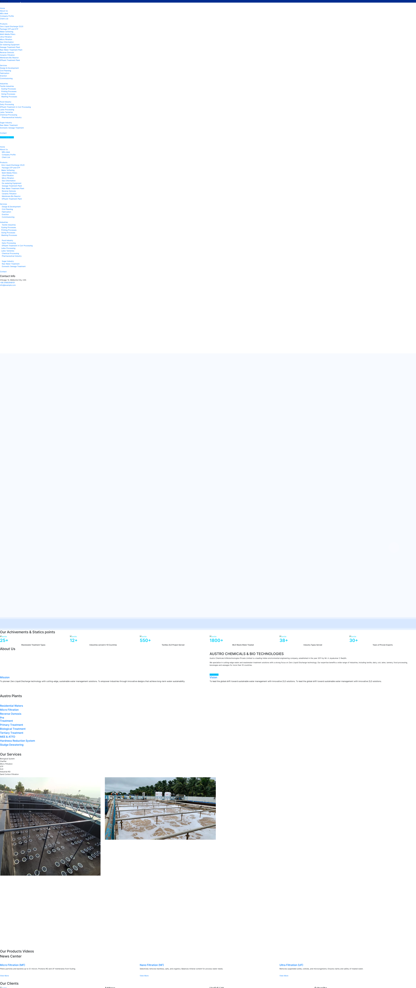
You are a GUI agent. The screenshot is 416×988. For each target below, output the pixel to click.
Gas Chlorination (7, 42)
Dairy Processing (7, 104)
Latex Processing (7, 110)
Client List (4, 19)
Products (3, 24)
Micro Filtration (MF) (12, 965)
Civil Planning (5, 71)
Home (2, 147)
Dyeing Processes (8, 89)
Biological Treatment (13, 728)
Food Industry (5, 102)
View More (4, 976)
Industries (4, 84)
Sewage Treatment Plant (10, 47)
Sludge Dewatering (12, 744)
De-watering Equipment (10, 45)
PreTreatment (6, 719)
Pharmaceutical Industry (11, 117)
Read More (214, 675)
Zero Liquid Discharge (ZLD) (11, 26)
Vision (213, 677)
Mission (5, 677)
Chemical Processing (8, 115)
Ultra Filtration (6, 37)
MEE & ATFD (7, 736)
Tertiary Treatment (11, 732)
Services (3, 65)
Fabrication (4, 73)
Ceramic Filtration (7, 55)
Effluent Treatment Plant (10, 60)
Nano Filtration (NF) (152, 965)
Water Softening (6, 32)
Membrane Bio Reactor (9, 58)
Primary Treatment (11, 724)
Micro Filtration (9, 709)
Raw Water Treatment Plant (11, 50)
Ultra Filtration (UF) (291, 965)
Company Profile (7, 16)
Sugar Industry (6, 122)
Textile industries (7, 86)
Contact (3, 271)
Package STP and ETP (9, 29)
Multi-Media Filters (7, 34)
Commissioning (6, 78)
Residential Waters (11, 705)
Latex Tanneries (6, 112)
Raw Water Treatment (9, 125)
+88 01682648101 (7, 282)
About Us (4, 11)
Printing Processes (8, 91)
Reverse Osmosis (7, 52)
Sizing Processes (8, 94)
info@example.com (8, 285)
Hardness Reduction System (17, 740)
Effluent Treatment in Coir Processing (15, 107)
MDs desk (4, 13)
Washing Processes (9, 97)
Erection (3, 76)
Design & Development (9, 68)
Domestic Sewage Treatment (12, 128)
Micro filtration (6, 39)
